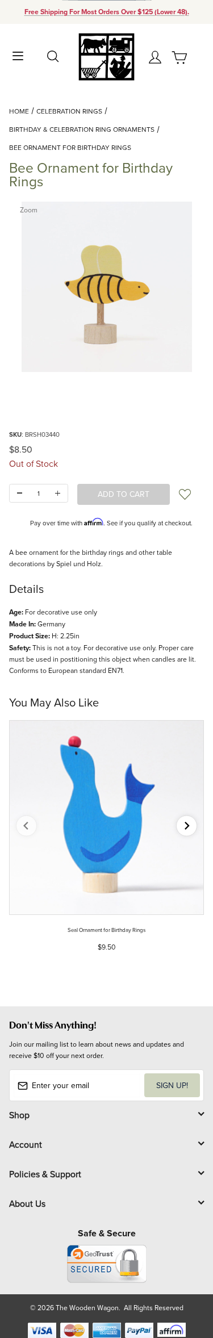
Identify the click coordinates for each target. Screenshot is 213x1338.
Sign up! (172, 1085)
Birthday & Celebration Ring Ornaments (81, 129)
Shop (19, 1115)
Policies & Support (45, 1174)
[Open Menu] (18, 54)
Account (25, 1144)
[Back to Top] (182, 1275)
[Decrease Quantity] (20, 493)
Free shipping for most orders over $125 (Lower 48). (106, 12)
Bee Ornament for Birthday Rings (70, 147)
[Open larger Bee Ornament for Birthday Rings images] (106, 287)
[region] (106, 400)
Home (19, 111)
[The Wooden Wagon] (106, 56)
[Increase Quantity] (58, 493)
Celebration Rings (69, 111)
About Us (27, 1203)
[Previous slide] (26, 826)
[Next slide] (186, 826)
